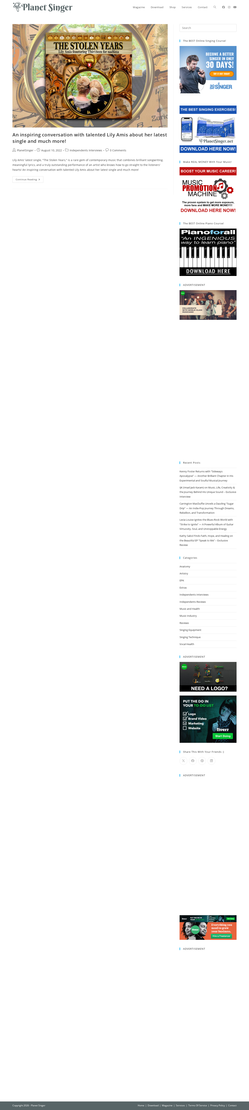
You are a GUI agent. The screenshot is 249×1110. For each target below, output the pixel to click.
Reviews (184, 623)
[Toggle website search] (215, 7)
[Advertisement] (208, 391)
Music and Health (190, 608)
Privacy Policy (217, 1105)
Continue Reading (29, 178)
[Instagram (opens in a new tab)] (229, 7)
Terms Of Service (197, 1105)
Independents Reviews (193, 602)
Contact (232, 1105)
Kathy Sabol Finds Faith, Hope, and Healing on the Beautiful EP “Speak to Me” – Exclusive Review (206, 540)
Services (180, 1105)
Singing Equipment (190, 630)
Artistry (184, 573)
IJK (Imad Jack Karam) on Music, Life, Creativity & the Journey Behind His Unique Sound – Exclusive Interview (208, 492)
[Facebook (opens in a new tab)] (223, 7)
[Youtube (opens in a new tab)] (235, 7)
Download (153, 1105)
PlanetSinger (25, 150)
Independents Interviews (86, 150)
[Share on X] (183, 761)
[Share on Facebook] (193, 761)
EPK (182, 580)
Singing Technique (190, 637)
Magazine (167, 1105)
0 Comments (118, 150)
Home (141, 1105)
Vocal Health (187, 644)
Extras (183, 587)
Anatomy (185, 566)
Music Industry (188, 615)
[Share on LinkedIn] (211, 761)
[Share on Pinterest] (202, 761)
